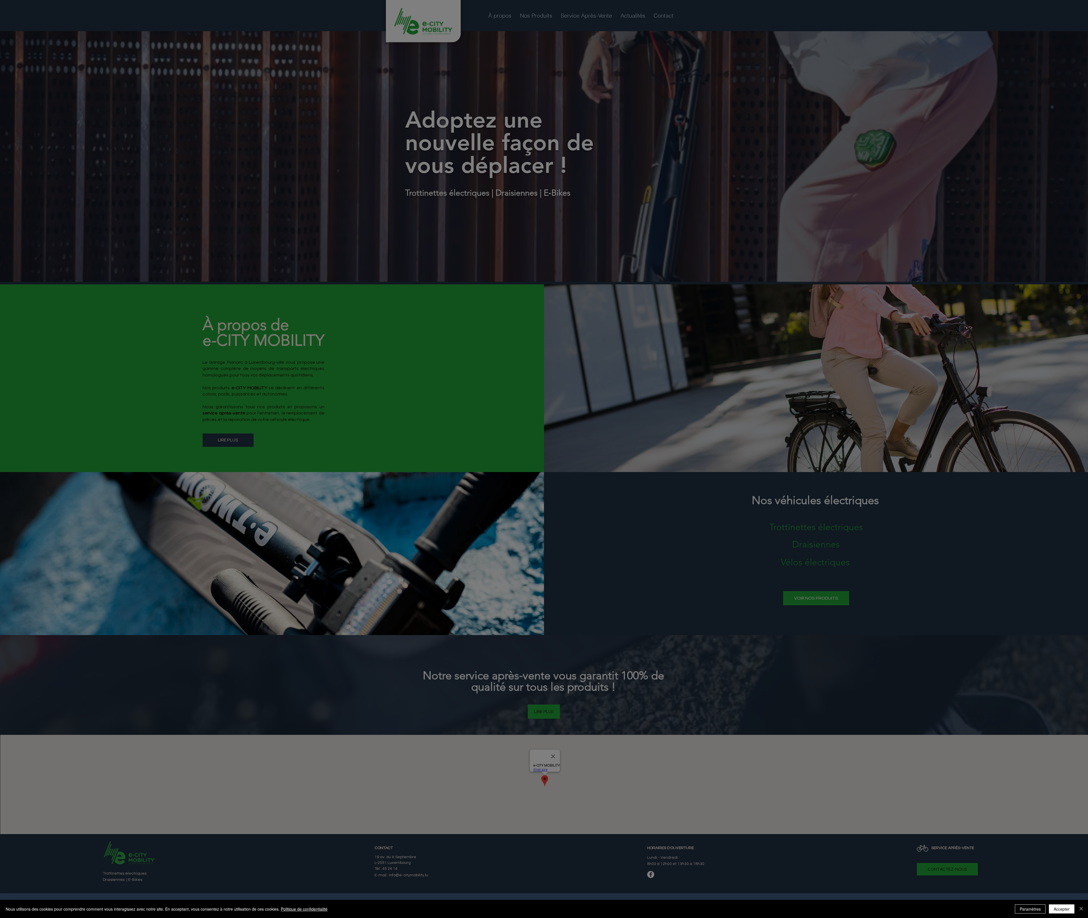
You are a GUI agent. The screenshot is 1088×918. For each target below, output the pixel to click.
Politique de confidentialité (304, 909)
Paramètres (1030, 909)
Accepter (1062, 909)
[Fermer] (1081, 908)
